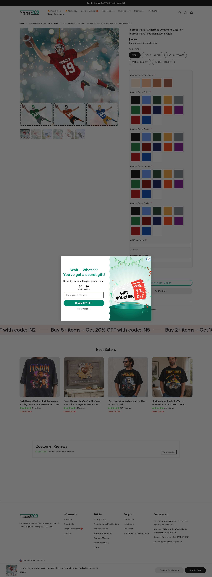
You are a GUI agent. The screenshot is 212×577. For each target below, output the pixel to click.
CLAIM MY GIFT (84, 303)
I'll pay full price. (84, 308)
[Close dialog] (148, 259)
